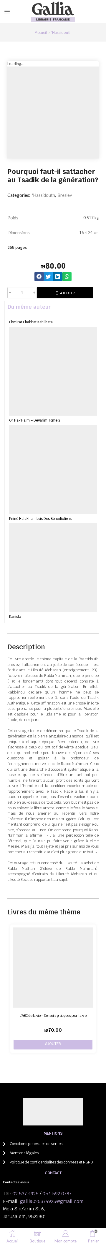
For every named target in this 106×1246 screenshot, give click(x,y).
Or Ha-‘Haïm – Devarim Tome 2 (34, 420)
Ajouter (67, 293)
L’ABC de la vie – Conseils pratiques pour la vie (53, 1015)
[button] (39, 276)
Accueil (41, 32)
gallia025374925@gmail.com (51, 1201)
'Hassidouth (61, 32)
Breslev (64, 195)
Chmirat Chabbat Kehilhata (31, 322)
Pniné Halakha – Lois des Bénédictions (40, 518)
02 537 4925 (25, 1193)
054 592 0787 (57, 1193)
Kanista (15, 616)
